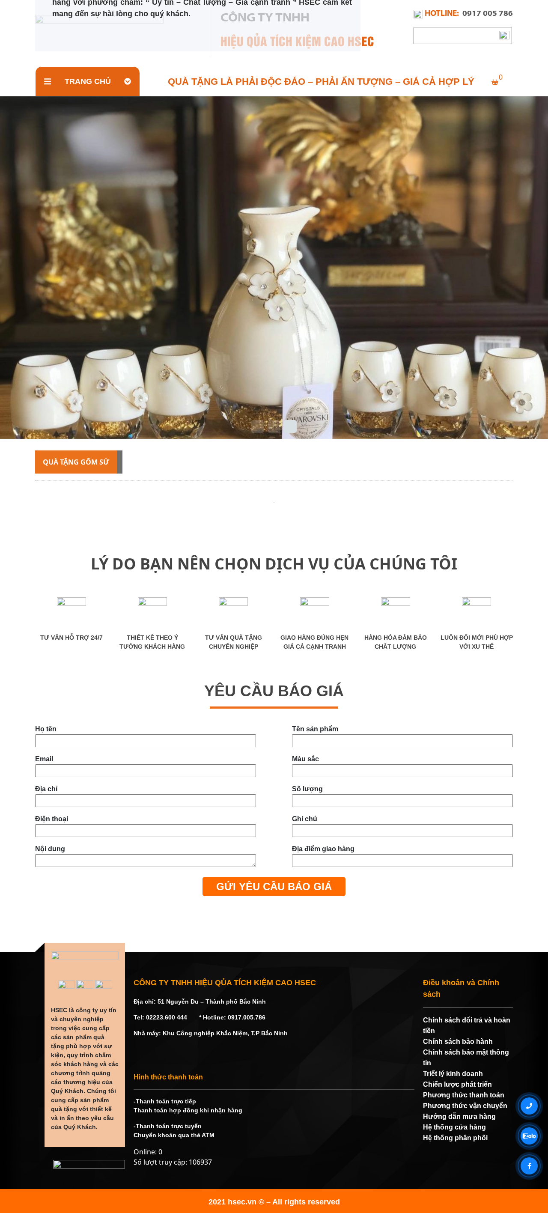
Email (44, 759)
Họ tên (46, 729)
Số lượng (307, 789)
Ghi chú (304, 819)
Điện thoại (51, 819)
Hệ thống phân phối (455, 1137)
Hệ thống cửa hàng (454, 1127)
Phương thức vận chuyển (465, 1105)
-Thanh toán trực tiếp (165, 1101)
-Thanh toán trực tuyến (168, 1126)
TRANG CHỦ (88, 81)
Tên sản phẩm (315, 729)
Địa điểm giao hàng (323, 848)
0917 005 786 (487, 14)
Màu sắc (305, 759)
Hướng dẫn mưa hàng (459, 1116)
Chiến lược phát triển (457, 1084)
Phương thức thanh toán (463, 1095)
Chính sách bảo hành (458, 1041)
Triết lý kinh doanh (453, 1073)
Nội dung (50, 848)
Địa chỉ (46, 789)
